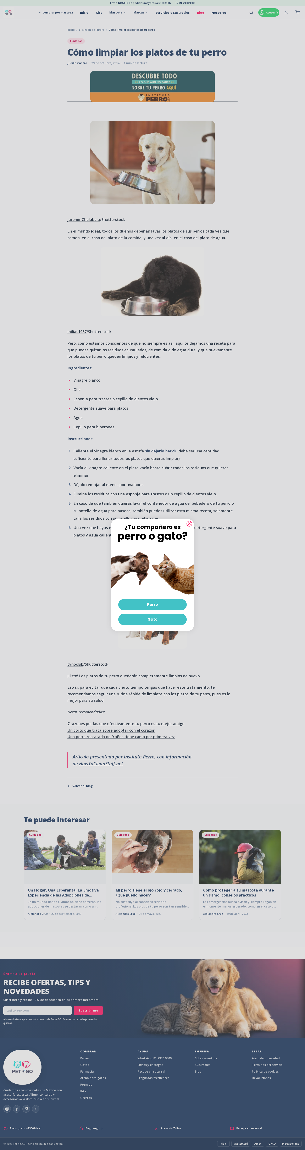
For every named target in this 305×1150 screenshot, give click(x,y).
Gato (152, 619)
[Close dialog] (189, 523)
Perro (152, 604)
